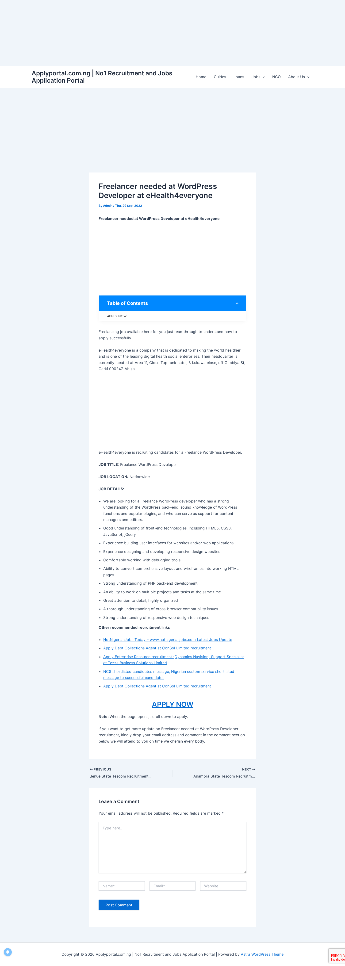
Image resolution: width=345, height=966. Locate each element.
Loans (239, 76)
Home (201, 76)
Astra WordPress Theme (262, 954)
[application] (262, 76)
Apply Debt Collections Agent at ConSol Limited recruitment (157, 648)
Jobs (256, 76)
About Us (296, 76)
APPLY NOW (116, 316)
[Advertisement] (141, 33)
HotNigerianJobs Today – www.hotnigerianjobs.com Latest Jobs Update (167, 639)
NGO (276, 76)
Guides (220, 76)
